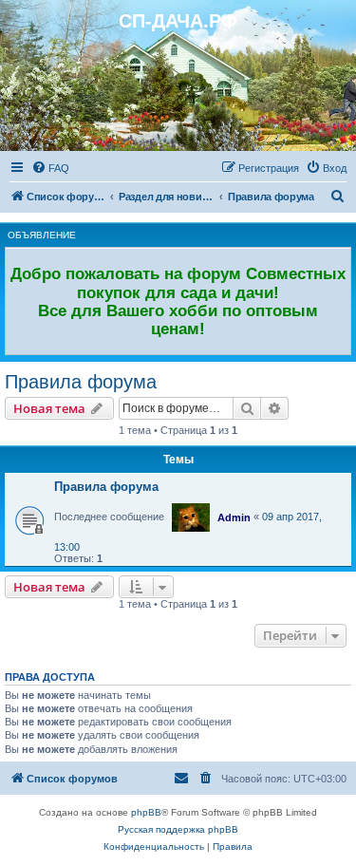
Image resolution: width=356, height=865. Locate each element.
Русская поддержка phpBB (178, 829)
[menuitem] (50, 168)
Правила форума (81, 381)
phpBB (146, 812)
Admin (234, 517)
